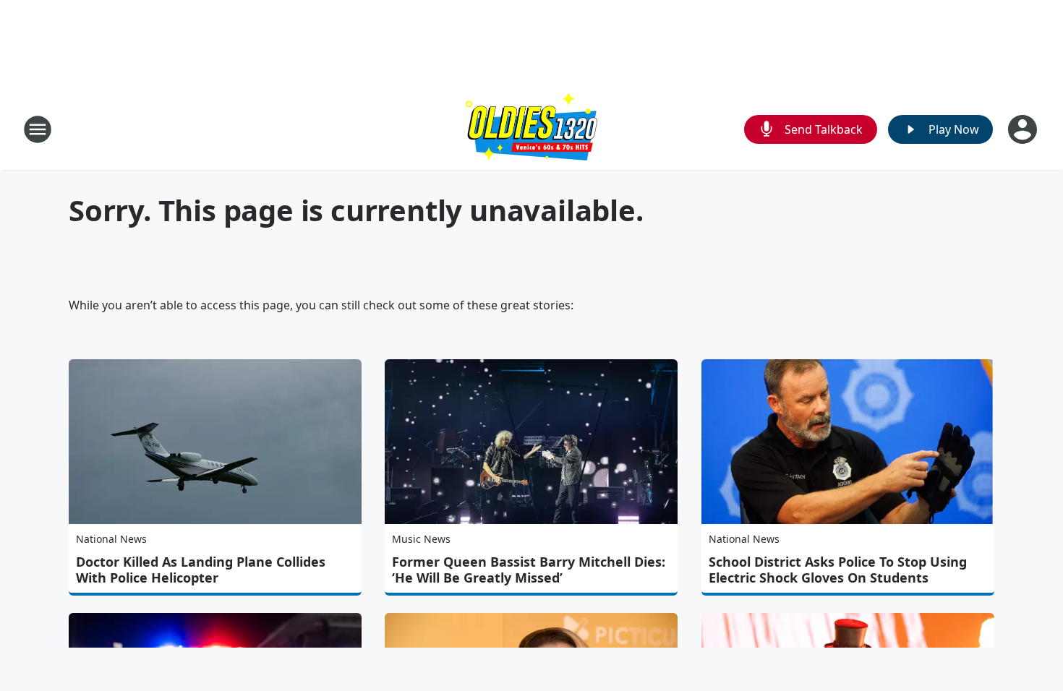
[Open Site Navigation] (37, 129)
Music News (421, 539)
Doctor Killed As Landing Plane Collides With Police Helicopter (200, 569)
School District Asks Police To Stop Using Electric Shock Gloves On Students (838, 569)
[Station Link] (531, 129)
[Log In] (1024, 129)
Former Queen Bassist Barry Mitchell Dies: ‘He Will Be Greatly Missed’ (528, 569)
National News (111, 539)
